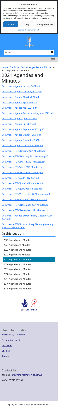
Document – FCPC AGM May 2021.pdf (21, 177)
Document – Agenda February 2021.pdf (22, 91)
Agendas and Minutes (41, 67)
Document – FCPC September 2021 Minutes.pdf (26, 194)
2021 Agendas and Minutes (17, 259)
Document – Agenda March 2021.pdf (20, 96)
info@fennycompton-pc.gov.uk (26, 374)
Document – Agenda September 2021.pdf (23, 129)
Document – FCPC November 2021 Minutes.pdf (25, 204)
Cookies (21, 30)
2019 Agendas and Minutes (17, 269)
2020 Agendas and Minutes (17, 264)
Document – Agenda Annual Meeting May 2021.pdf (27, 113)
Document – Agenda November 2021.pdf (22, 140)
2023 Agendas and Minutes (17, 249)
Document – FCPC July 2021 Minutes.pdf (22, 188)
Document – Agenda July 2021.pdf (19, 123)
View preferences (45, 24)
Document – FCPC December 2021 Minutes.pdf (25, 210)
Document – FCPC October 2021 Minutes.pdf (24, 199)
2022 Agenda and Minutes (17, 254)
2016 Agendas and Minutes (17, 283)
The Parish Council (19, 67)
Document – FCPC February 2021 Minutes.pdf (25, 156)
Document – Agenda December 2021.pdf (22, 145)
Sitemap (6, 356)
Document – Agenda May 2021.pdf (19, 107)
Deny (27, 24)
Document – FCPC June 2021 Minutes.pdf (22, 183)
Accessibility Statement (13, 334)
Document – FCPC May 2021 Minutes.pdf (22, 172)
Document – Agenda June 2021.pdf (19, 118)
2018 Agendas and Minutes (17, 274)
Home (5, 67)
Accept (11, 24)
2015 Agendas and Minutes (17, 288)
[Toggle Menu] (53, 59)
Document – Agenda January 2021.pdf (21, 86)
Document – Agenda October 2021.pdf (21, 134)
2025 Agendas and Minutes (17, 240)
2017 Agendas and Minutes (17, 278)
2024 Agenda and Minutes (17, 244)
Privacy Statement (32, 30)
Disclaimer (7, 345)
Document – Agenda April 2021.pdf (19, 102)
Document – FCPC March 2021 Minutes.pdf (23, 161)
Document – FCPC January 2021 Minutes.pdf (24, 150)
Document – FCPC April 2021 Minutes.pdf (22, 167)
